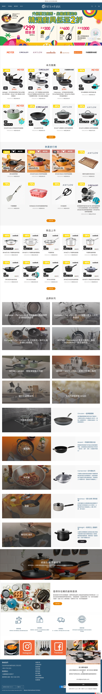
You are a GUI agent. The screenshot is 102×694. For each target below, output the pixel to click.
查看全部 (51, 137)
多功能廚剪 (63, 206)
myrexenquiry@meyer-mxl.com (11, 666)
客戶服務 (37, 674)
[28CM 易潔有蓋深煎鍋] (11, 270)
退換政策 (37, 667)
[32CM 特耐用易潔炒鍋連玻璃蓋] (88, 79)
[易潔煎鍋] (51, 270)
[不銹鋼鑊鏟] (13, 193)
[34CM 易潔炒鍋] (38, 115)
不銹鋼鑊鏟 (14, 206)
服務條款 (95, 688)
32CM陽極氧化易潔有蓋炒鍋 (88, 93)
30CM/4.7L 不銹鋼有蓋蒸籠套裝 (31, 253)
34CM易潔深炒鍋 (38, 128)
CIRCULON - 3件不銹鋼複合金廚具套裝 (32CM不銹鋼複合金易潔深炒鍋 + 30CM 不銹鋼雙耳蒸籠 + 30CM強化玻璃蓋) (38, 94)
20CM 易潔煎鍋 (51, 280)
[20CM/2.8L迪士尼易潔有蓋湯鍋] (63, 161)
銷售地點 (37, 671)
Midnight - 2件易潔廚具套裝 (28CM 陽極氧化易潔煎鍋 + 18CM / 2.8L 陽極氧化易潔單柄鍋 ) (13, 94)
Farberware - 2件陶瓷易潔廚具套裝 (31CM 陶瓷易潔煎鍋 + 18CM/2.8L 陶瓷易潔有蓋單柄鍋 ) (63, 94)
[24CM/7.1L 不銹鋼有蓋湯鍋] (71, 243)
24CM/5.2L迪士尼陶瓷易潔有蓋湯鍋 (13, 128)
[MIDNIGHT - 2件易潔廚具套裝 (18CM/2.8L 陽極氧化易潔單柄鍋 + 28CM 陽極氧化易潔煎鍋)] (13, 79)
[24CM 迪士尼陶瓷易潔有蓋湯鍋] (13, 115)
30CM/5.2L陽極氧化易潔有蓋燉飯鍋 (88, 128)
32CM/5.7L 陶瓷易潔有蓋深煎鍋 (91, 280)
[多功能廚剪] (63, 193)
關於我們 (58, 604)
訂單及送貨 (38, 665)
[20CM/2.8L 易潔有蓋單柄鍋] (71, 270)
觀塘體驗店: (5, 671)
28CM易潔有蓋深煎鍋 (11, 280)
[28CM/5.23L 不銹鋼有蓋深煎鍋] (11, 243)
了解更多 (26, 322)
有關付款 (37, 663)
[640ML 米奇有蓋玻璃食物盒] (38, 193)
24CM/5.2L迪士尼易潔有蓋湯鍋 (38, 174)
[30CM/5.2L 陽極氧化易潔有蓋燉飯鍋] (88, 115)
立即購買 (76, 347)
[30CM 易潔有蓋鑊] (31, 270)
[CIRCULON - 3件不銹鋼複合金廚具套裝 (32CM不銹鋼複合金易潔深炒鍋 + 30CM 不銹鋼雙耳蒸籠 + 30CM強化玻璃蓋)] (38, 79)
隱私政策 (90, 688)
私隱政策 (37, 680)
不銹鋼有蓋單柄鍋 (91, 253)
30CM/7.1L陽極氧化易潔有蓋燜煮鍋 (63, 128)
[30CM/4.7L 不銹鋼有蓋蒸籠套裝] (31, 243)
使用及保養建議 (39, 678)
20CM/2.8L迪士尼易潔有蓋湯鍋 (63, 174)
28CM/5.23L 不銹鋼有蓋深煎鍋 (11, 253)
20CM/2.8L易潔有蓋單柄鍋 (71, 280)
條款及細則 (38, 676)
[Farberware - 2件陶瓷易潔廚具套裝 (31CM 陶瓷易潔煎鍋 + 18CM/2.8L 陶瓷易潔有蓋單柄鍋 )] (63, 79)
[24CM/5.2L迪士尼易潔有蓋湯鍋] (38, 161)
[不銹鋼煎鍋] (51, 243)
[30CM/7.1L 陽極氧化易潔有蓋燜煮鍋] (63, 115)
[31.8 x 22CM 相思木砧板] (88, 161)
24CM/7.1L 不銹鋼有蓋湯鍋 (71, 253)
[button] (98, 693)
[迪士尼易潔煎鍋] (13, 161)
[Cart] (99, 6)
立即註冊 (76, 400)
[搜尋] (92, 6)
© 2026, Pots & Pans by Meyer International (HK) (12, 690)
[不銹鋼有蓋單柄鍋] (91, 243)
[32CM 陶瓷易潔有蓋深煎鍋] (91, 270)
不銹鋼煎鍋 (51, 253)
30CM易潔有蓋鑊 (31, 280)
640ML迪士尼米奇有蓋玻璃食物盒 (38, 206)
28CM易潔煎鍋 (14, 174)
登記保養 (37, 669)
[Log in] (95, 6)
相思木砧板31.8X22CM (88, 174)
